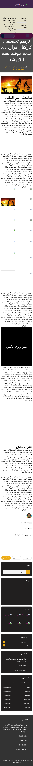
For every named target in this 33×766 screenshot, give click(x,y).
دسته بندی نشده (25, 642)
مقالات (27, 67)
